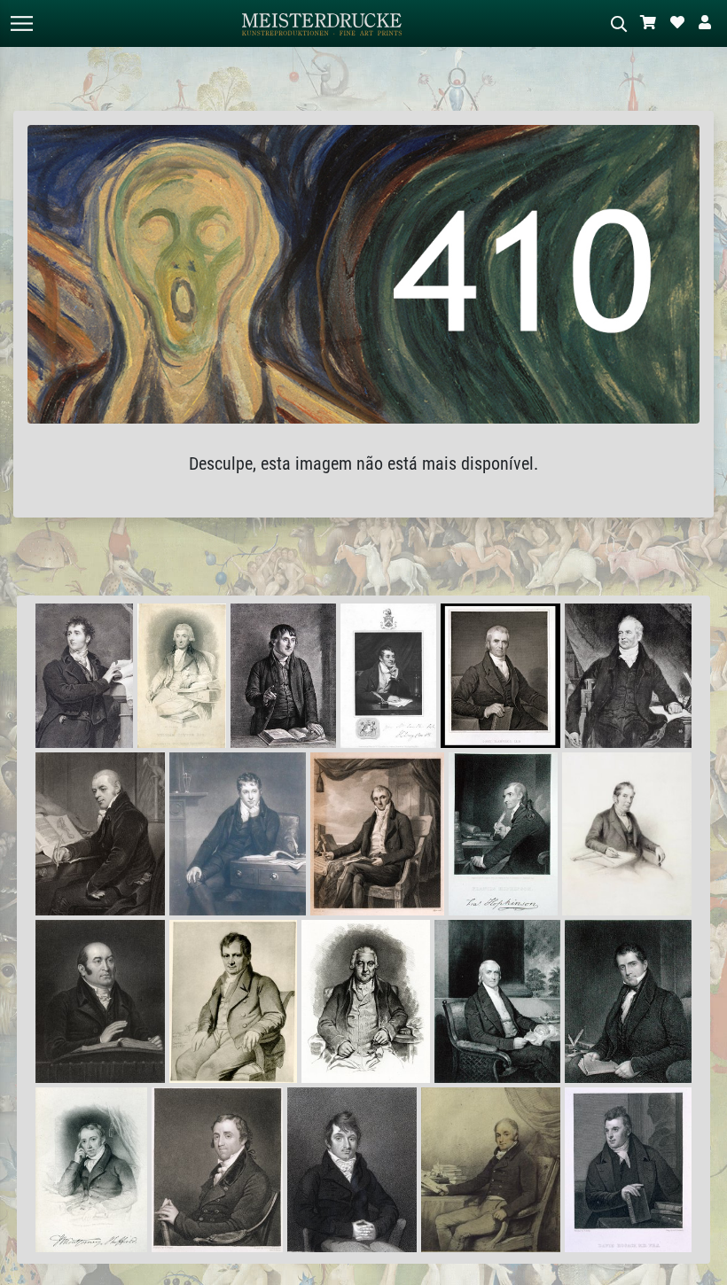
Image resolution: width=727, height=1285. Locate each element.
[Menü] (21, 23)
